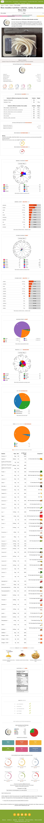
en (19, 817)
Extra (8, 61)
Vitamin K (26, 267)
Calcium (4, 224)
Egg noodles (8, 650)
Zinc (5, 189)
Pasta (22, 650)
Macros (22, 61)
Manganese (10, 88)
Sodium (3, 536)
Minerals (13, 61)
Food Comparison (23, 1)
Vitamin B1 (6, 262)
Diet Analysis (15, 1)
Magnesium (6, 186)
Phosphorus (27, 186)
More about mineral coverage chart (22, 193)
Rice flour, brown (7, 113)
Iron (2, 512)
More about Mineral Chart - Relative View (22, 229)
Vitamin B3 (6, 264)
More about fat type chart (22, 415)
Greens (11, 5)
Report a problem (38, 819)
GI (10, 61)
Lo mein (35, 650)
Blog (19, 3)
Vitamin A (6, 259)
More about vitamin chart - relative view (22, 310)
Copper (26, 189)
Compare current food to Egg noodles (9, 660)
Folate (4, 286)
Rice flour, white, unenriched (9, 117)
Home (2, 5)
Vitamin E (26, 259)
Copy (25, 788)
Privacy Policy (21, 819)
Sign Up (28, 3)
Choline (28, 88)
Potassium (4, 507)
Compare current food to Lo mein (35, 660)
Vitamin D (6, 261)
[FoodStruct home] (3, 2)
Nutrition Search (8, 1)
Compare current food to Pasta (22, 660)
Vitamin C (26, 261)
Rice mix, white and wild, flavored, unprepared (13, 109)
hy (24, 817)
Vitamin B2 (26, 262)
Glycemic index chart (12, 139)
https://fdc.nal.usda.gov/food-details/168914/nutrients (16, 800)
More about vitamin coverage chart (22, 269)
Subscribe (23, 3)
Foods (6, 5)
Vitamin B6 (4, 291)
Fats (26, 61)
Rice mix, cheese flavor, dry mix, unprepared (13, 111)
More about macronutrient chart (22, 343)
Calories (3, 61)
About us (4, 819)
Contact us (9, 819)
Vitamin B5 (26, 264)
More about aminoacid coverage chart (22, 382)
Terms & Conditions (29, 819)
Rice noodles (6, 115)
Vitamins (18, 61)
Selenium (22, 88)
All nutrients (30, 61)
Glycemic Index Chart (32, 1)
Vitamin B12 (6, 267)
